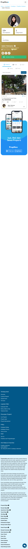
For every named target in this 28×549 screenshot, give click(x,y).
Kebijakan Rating (5, 427)
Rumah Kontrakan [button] (5, 530)
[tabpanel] (14, 90)
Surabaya (13, 6)
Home (2, 6)
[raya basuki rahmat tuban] (14, 84)
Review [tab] (18, 68)
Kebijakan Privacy (5, 429)
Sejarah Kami (4, 398)
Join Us (2, 436)
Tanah (3, 96)
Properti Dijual (4, 505)
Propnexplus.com (5, 458)
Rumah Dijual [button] (4, 508)
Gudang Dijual (4, 518)
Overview (3, 394)
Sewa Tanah (4, 534)
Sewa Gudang (4, 540)
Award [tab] (22, 64)
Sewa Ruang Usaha (5, 546)
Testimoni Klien (4, 410)
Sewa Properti (4, 527)
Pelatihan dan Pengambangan (8, 438)
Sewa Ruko (3, 538)
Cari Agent (7, 6)
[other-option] (24, 106)
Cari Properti (4, 417)
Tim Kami (3, 400)
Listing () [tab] (8, 64)
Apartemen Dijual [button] (5, 510)
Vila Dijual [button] (3, 514)
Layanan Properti (5, 396)
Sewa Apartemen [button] (5, 532)
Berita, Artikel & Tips (5, 408)
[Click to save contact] (15, 46)
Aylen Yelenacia (6, 7)
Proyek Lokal (4, 419)
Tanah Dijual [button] (4, 512)
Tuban (24, 96)
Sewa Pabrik (4, 542)
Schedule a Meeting (10, 57)
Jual (6, 96)
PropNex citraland (21, 6)
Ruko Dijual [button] (4, 516)
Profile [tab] (15, 64)
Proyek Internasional (5, 421)
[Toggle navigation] (25, 2)
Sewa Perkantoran (5, 544)
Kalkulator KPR (4, 406)
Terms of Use (4, 431)
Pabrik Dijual (4, 520)
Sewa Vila (3, 536)
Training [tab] (11, 68)
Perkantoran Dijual (5, 522)
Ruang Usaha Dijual (6, 524)
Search (24, 72)
